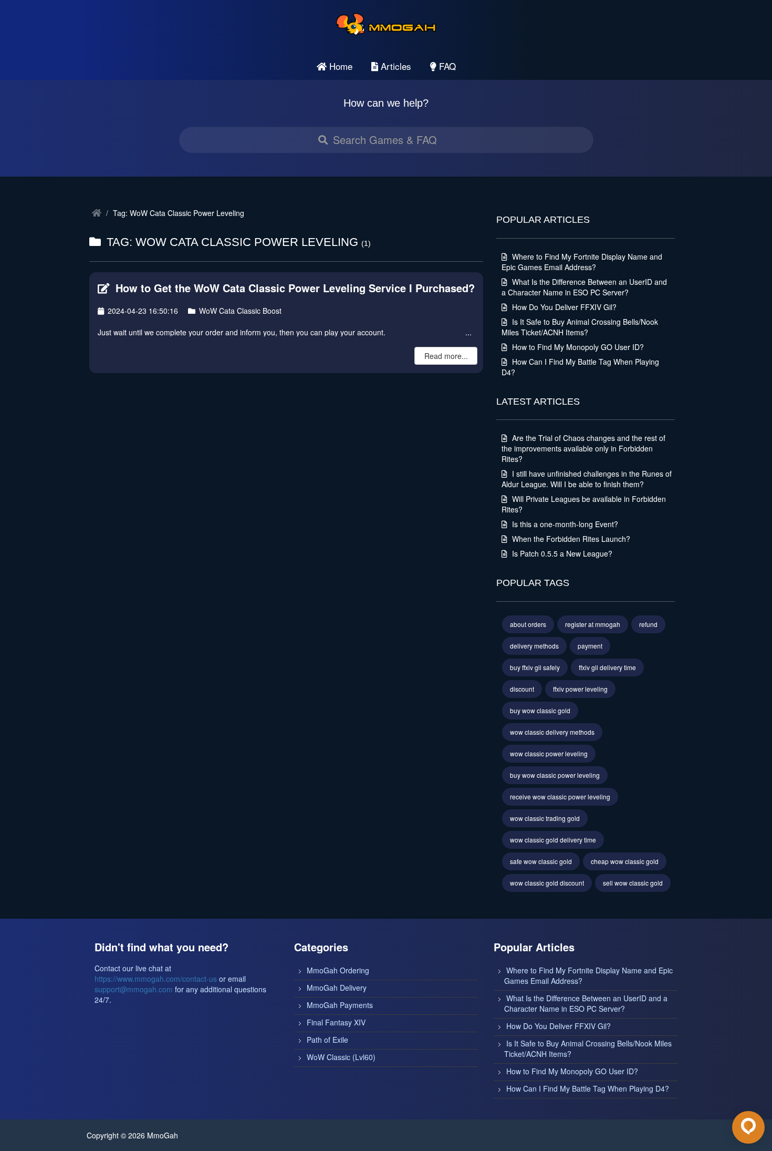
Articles (394, 66)
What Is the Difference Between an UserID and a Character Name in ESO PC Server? (584, 286)
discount (522, 688)
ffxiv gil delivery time (607, 667)
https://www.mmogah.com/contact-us (156, 978)
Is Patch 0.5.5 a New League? (561, 553)
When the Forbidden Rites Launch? (570, 538)
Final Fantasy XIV (336, 1022)
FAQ (446, 66)
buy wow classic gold (540, 710)
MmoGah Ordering (338, 970)
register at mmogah (592, 624)
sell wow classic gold (633, 882)
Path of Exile (327, 1039)
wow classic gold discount (547, 882)
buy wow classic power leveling (555, 774)
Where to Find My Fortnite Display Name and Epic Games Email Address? (582, 261)
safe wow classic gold (541, 861)
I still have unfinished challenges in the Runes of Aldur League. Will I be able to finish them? (587, 478)
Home (339, 66)
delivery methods (534, 645)
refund (648, 624)
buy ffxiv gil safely (535, 667)
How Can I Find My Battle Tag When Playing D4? (587, 1088)
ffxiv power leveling (580, 688)
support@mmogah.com (134, 989)
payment (590, 645)
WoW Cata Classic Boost (239, 310)
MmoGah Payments (340, 1005)
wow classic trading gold (545, 818)
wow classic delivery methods (552, 731)
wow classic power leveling (549, 753)
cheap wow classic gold (625, 861)
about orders (528, 624)
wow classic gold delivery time (553, 839)
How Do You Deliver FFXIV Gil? (563, 307)
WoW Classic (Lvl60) (341, 1057)
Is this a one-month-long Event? (564, 524)
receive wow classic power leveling (560, 796)
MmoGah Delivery (337, 987)
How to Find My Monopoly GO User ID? (577, 347)
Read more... (446, 356)
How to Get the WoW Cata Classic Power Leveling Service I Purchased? (293, 287)
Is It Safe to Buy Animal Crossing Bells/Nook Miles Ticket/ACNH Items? (580, 326)
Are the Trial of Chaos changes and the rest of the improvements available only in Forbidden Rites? (583, 448)
